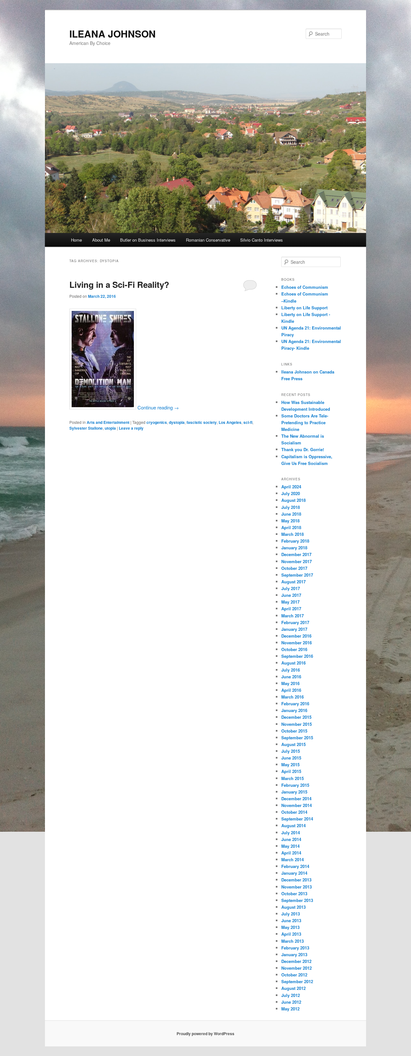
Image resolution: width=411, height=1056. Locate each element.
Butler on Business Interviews (148, 240)
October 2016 (294, 649)
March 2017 (292, 616)
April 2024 (291, 487)
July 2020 (290, 493)
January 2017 (294, 629)
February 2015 (295, 785)
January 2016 (294, 710)
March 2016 (292, 697)
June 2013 (291, 920)
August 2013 (293, 907)
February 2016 (295, 703)
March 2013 (292, 941)
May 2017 (290, 602)
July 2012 (290, 995)
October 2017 (294, 568)
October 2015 (294, 731)
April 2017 (291, 608)
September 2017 (297, 575)
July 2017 (290, 588)
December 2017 (296, 554)
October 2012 (294, 975)
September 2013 (297, 900)
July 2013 (290, 914)
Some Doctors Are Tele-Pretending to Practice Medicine (304, 422)
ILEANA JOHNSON (112, 33)
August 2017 (293, 582)
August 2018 (293, 500)
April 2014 (291, 853)
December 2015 (296, 717)
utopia (110, 428)
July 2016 (290, 670)
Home (76, 240)
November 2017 (296, 561)
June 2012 (291, 1002)
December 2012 (296, 961)
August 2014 (293, 825)
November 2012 (296, 968)
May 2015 (290, 764)
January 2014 (294, 873)
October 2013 (294, 893)
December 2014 (296, 798)
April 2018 (291, 527)
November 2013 (296, 887)
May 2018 (290, 521)
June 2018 (291, 514)
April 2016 (291, 690)
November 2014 (296, 805)
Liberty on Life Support (304, 308)
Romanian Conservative (208, 240)
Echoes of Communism (304, 287)
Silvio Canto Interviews (261, 240)
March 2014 (292, 859)
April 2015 (291, 771)
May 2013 (290, 927)
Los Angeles (230, 422)
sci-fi (247, 422)
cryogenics (156, 422)
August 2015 (293, 744)
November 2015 (296, 724)
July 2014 (290, 832)
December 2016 (296, 636)
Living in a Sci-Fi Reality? (119, 284)
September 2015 (297, 737)
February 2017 (295, 622)
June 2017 (291, 595)
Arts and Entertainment (108, 422)
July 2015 (290, 751)
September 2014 (297, 819)
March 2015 (292, 778)
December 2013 (296, 880)
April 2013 (291, 934)
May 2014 (290, 846)
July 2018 (290, 507)
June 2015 (291, 758)
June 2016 (291, 677)
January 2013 (294, 954)
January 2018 (294, 548)
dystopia (177, 422)
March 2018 (292, 534)
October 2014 (294, 812)
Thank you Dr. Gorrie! (302, 449)
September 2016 (297, 656)
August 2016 (293, 663)
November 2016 (296, 643)
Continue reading (158, 407)
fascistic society (202, 422)
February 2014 (295, 866)
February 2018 (295, 541)
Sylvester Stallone (86, 428)
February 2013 (295, 948)
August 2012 (293, 988)
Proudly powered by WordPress (205, 1033)
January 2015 (294, 792)
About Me (101, 240)
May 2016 (290, 683)
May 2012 (290, 1009)
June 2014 (291, 839)
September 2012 (297, 981)
